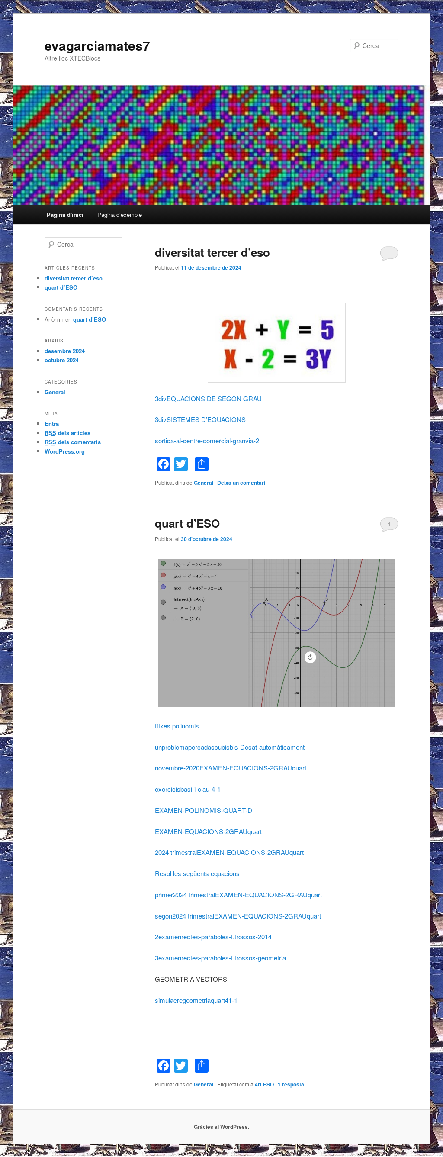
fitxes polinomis (177, 725)
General (203, 483)
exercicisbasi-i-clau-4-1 (188, 788)
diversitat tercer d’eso (212, 252)
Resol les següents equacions (197, 873)
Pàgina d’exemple (119, 214)
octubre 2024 (62, 360)
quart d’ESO (187, 523)
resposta (291, 1084)
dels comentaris (73, 442)
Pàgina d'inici (65, 214)
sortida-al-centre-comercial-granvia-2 (207, 440)
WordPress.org (65, 451)
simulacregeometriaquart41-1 (196, 1000)
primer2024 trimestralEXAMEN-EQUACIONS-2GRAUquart (238, 894)
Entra (52, 423)
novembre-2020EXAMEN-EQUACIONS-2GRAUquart (230, 767)
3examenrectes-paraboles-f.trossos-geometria (220, 957)
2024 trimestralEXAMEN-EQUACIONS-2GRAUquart (229, 852)
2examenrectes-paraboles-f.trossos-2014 (213, 936)
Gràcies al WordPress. (221, 1127)
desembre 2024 (65, 351)
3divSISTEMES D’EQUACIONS (200, 419)
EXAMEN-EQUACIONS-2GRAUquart (208, 831)
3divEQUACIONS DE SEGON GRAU (208, 398)
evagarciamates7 (97, 45)
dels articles (67, 433)
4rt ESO (264, 1084)
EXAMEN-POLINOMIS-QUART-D (203, 810)
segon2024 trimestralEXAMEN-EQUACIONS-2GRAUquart (238, 915)
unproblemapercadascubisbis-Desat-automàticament (230, 746)
